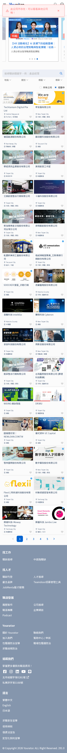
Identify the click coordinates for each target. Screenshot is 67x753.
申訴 (48, 638)
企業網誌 (38, 610)
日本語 (6, 710)
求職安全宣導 (9, 720)
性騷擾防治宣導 (11, 643)
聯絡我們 (38, 632)
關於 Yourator (10, 632)
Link (4, 93)
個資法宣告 (8, 732)
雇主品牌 (7, 582)
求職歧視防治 (9, 648)
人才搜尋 (38, 577)
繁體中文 (7, 700)
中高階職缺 (40, 559)
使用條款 (7, 726)
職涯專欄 (7, 610)
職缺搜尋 (7, 559)
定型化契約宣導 (11, 738)
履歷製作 (7, 604)
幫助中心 (38, 638)
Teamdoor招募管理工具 (47, 582)
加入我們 (7, 638)
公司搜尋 (38, 604)
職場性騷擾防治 (42, 643)
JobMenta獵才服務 (13, 587)
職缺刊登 (7, 577)
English (6, 705)
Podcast (7, 615)
